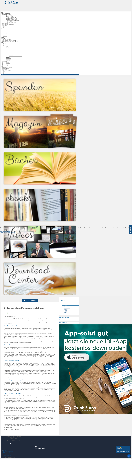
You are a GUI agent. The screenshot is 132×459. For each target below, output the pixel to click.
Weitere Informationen (5, 232)
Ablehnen (7, 231)
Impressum (12, 232)
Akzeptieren (2, 231)
